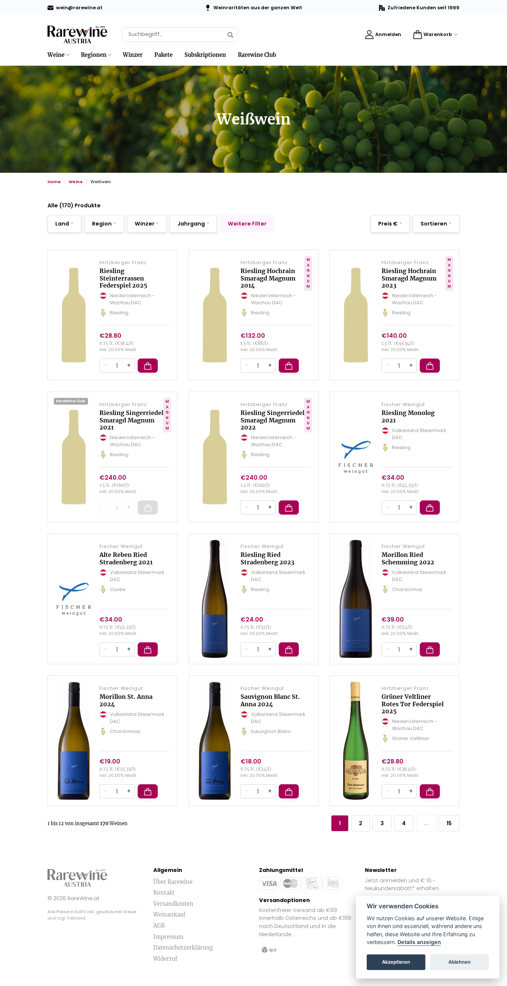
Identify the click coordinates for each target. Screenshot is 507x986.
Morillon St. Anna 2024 (126, 700)
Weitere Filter (247, 223)
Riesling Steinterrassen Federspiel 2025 (123, 278)
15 (449, 823)
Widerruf (165, 959)
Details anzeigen (419, 942)
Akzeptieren (396, 962)
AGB (159, 925)
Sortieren (434, 223)
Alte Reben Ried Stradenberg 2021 (126, 558)
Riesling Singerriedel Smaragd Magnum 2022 (272, 420)
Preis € (388, 223)
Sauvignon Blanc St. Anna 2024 (270, 700)
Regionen (94, 55)
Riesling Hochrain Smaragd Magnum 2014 (268, 278)
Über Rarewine (173, 882)
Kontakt (164, 892)
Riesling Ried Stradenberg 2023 (267, 558)
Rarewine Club (257, 55)
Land (62, 223)
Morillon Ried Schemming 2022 (408, 558)
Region (102, 223)
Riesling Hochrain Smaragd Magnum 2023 (409, 278)
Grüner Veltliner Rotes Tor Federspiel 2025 (413, 703)
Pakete (163, 55)
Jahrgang (191, 223)
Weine (56, 55)
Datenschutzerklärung (183, 947)
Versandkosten (173, 904)
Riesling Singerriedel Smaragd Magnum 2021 (131, 420)
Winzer (133, 55)
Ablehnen (459, 962)
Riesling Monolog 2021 (408, 416)
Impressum (168, 937)
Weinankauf (169, 914)
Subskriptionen (205, 55)
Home (54, 182)
